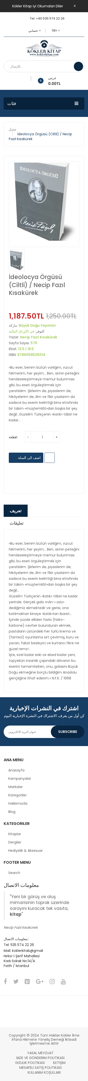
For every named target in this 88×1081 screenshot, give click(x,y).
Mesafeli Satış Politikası (40, 1067)
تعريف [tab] (16, 511)
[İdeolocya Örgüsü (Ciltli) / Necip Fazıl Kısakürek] (17, 260)
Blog (11, 811)
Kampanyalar (19, 778)
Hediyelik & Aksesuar (25, 850)
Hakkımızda (17, 803)
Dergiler (14, 842)
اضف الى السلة (29, 457)
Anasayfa (16, 770)
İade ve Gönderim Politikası (40, 1057)
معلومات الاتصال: (16, 938)
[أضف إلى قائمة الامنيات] (29, 78)
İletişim (59, 1062)
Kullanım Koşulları (44, 1072)
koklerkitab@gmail (27, 950)
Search (14, 872)
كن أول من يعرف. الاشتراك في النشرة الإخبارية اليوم (44, 715)
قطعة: (13, 437)
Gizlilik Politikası (30, 1062)
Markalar (15, 786)
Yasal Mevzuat (40, 1052)
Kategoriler (17, 795)
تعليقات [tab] (16, 523)
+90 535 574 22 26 (50, 18)
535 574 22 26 (22, 944)
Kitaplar (14, 834)
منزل (12, 129)
